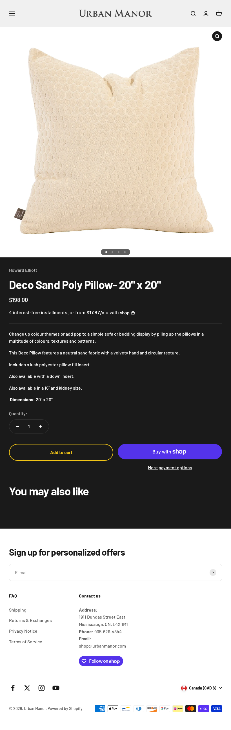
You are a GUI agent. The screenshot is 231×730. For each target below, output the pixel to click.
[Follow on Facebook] (13, 688)
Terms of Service (25, 641)
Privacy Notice (23, 631)
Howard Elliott (23, 270)
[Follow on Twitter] (27, 688)
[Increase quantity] (40, 426)
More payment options (170, 467)
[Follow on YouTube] (56, 688)
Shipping (17, 609)
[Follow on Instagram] (41, 688)
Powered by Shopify (65, 708)
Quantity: (18, 413)
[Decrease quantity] (17, 426)
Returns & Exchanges (30, 620)
